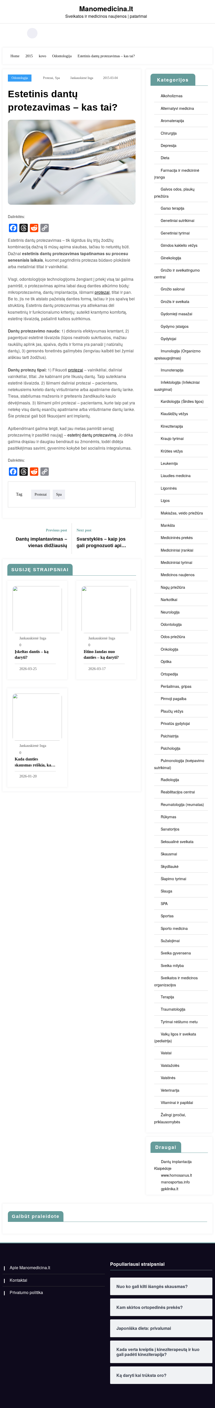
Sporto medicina (174, 928)
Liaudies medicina (176, 475)
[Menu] (17, 33)
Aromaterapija (172, 120)
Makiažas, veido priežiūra (182, 513)
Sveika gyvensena (176, 952)
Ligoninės (169, 488)
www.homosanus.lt (176, 1175)
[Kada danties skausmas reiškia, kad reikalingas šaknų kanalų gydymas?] (37, 716)
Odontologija (20, 78)
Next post (84, 530)
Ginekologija (171, 257)
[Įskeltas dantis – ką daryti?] (37, 609)
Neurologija (170, 612)
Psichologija (170, 748)
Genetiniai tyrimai (175, 233)
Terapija (167, 996)
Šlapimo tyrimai (173, 878)
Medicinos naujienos (178, 574)
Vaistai (166, 1052)
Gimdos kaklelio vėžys (179, 245)
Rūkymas (168, 816)
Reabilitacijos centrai (178, 791)
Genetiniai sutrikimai (177, 220)
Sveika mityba (172, 965)
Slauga (166, 891)
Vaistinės (168, 1077)
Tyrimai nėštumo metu (179, 1021)
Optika (166, 661)
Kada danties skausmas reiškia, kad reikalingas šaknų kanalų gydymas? (34, 762)
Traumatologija (173, 1009)
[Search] (32, 33)
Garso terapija (172, 208)
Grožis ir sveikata (175, 301)
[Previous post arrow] (10, 538)
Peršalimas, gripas (176, 686)
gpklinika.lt (169, 1188)
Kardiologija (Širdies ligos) (182, 401)
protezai (48, 78)
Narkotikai (169, 599)
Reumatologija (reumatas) (182, 804)
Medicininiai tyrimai (176, 562)
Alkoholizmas (171, 95)
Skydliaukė (170, 866)
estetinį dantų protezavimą (91, 435)
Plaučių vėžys (172, 711)
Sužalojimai (170, 940)
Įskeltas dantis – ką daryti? (32, 654)
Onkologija (169, 649)
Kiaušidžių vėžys (174, 413)
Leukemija (169, 463)
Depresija (168, 145)
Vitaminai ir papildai (177, 1102)
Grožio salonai (173, 288)
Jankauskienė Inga (81, 78)
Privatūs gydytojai (175, 723)
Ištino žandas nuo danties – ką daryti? (101, 654)
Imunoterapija (172, 370)
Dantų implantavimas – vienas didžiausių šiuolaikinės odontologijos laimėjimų (41, 542)
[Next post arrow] (134, 538)
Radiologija (170, 779)
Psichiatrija (170, 736)
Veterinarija (170, 1090)
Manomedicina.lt (106, 8)
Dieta (165, 157)
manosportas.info (175, 1181)
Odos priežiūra (173, 636)
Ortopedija (169, 674)
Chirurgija (169, 133)
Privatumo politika (26, 1292)
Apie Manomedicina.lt (30, 1267)
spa (57, 78)
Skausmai (169, 853)
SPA (164, 903)
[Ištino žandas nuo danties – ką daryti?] (106, 609)
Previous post (56, 530)
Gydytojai (168, 338)
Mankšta (168, 525)
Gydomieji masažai (176, 313)
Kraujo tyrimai (172, 438)
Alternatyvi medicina (177, 108)
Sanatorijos (170, 829)
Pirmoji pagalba (173, 698)
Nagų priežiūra (173, 587)
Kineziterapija (172, 426)
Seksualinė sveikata (177, 841)
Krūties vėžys (172, 451)
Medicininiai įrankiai (177, 550)
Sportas (167, 915)
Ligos (165, 500)
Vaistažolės (170, 1065)
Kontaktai (18, 1280)
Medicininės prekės (177, 537)
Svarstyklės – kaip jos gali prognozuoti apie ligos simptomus (101, 542)
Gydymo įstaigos (175, 326)
